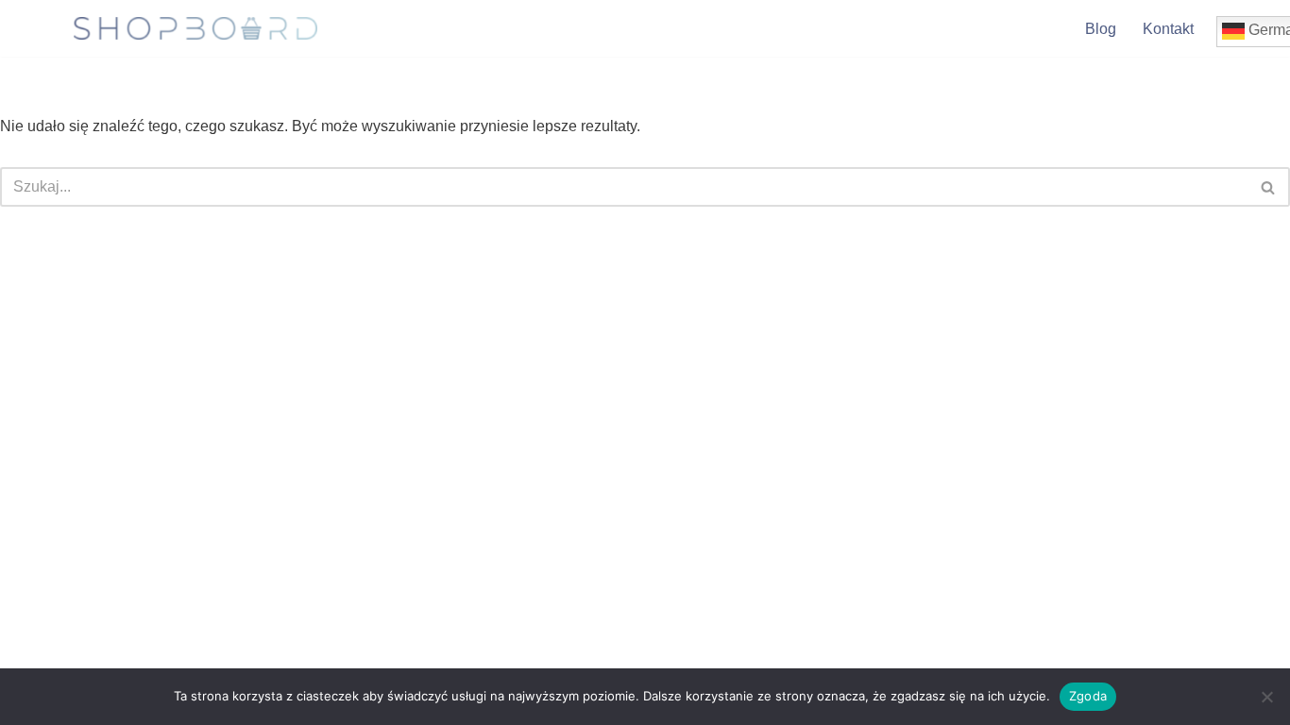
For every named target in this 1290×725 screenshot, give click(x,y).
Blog (1100, 29)
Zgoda (1088, 695)
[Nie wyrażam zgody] (1266, 696)
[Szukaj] (1269, 187)
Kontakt (1168, 29)
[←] (195, 28)
